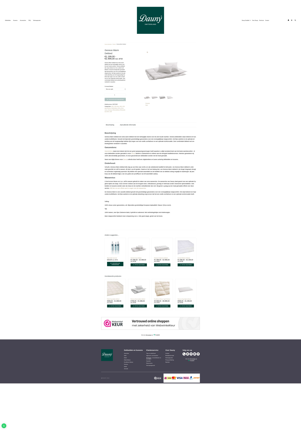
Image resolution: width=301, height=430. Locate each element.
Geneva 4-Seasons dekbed (161, 258)
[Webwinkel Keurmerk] (160, 378)
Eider (125, 355)
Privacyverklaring (169, 360)
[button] (295, 20)
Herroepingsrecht (150, 365)
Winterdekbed (116, 110)
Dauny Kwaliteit (245, 20)
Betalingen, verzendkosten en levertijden (153, 358)
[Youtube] (194, 354)
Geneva (110, 110)
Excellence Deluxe (128, 362)
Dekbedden (8, 20)
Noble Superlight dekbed (113, 299)
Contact (267, 20)
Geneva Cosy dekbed (136, 258)
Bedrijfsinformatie (169, 355)
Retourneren (149, 363)
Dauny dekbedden (108, 44)
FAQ (29, 20)
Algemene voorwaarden (152, 355)
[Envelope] (187, 354)
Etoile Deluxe (127, 360)
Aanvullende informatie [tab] (128, 125)
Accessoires (23, 20)
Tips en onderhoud (151, 353)
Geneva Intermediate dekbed (138, 299)
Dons (119, 108)
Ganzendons (109, 151)
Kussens (15, 20)
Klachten (167, 362)
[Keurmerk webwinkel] (150, 323)
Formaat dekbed (109, 86)
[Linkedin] (198, 354)
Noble (125, 366)
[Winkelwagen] (292, 20)
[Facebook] (191, 354)
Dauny (133, 153)
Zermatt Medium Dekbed (184, 258)
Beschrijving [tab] (110, 125)
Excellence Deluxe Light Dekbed (162, 299)
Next (146, 105)
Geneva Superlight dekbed (184, 299)
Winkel (114, 44)
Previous (147, 103)
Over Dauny (255, 20)
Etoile (125, 357)
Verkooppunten (37, 20)
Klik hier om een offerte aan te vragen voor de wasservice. (128, 188)
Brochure (261, 20)
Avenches (126, 353)
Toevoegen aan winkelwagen (116, 99)
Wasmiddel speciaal (112, 258)
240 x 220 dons (115, 106)
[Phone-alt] (184, 354)
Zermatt (126, 368)
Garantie (148, 361)
